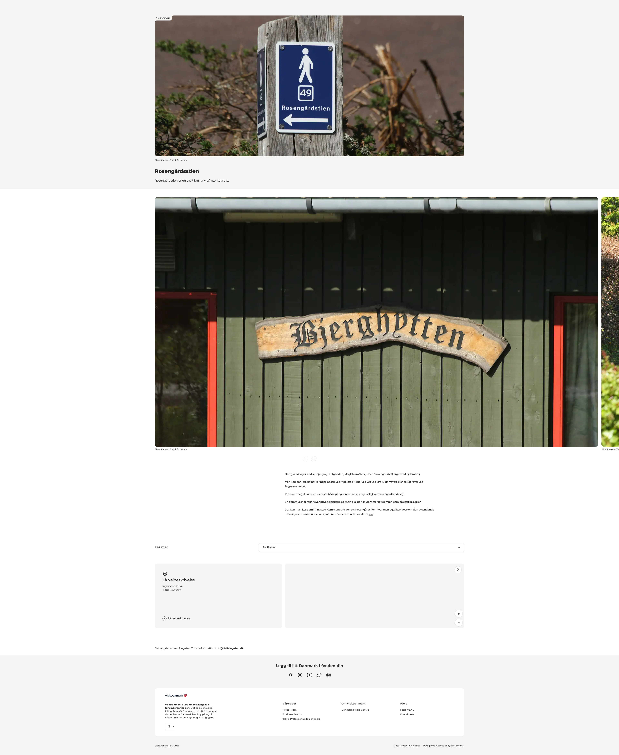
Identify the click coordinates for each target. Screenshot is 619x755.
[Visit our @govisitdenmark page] (319, 675)
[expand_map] (458, 569)
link (371, 514)
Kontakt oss (407, 714)
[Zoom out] (459, 623)
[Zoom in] (459, 613)
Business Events (292, 714)
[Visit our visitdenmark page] (309, 675)
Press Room (290, 709)
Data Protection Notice (407, 745)
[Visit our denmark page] (290, 675)
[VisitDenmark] (176, 695)
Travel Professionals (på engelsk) (302, 718)
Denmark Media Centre (355, 709)
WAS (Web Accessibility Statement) (443, 745)
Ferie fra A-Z (407, 709)
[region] (374, 596)
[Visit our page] (300, 675)
